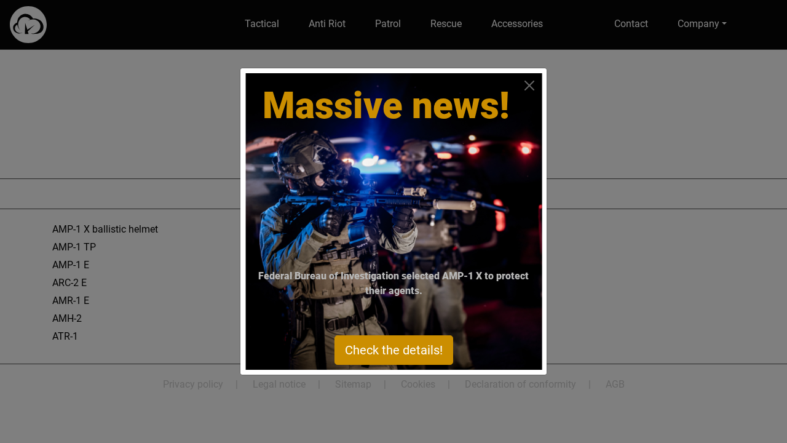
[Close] (529, 85)
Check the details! (394, 350)
